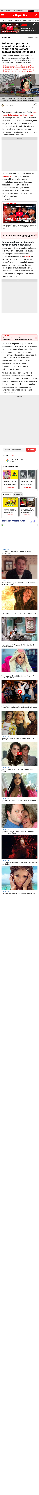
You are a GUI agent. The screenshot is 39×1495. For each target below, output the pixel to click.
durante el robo (8, 176)
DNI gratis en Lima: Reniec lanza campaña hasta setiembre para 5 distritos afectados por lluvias (19, 67)
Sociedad (6, 38)
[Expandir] (34, 24)
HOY (2, 10)
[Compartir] (35, 104)
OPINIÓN (16, 20)
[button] (2, 15)
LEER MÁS (10, 487)
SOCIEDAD (31, 20)
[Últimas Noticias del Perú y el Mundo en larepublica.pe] (19, 15)
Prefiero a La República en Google (19, 460)
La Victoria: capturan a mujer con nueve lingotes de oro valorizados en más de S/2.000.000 (19, 236)
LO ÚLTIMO (4, 20)
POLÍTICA (10, 20)
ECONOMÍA (23, 20)
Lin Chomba (9, 105)
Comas (27, 256)
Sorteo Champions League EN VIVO (14, 10)
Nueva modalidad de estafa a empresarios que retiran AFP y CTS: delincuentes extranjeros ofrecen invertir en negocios (18, 338)
